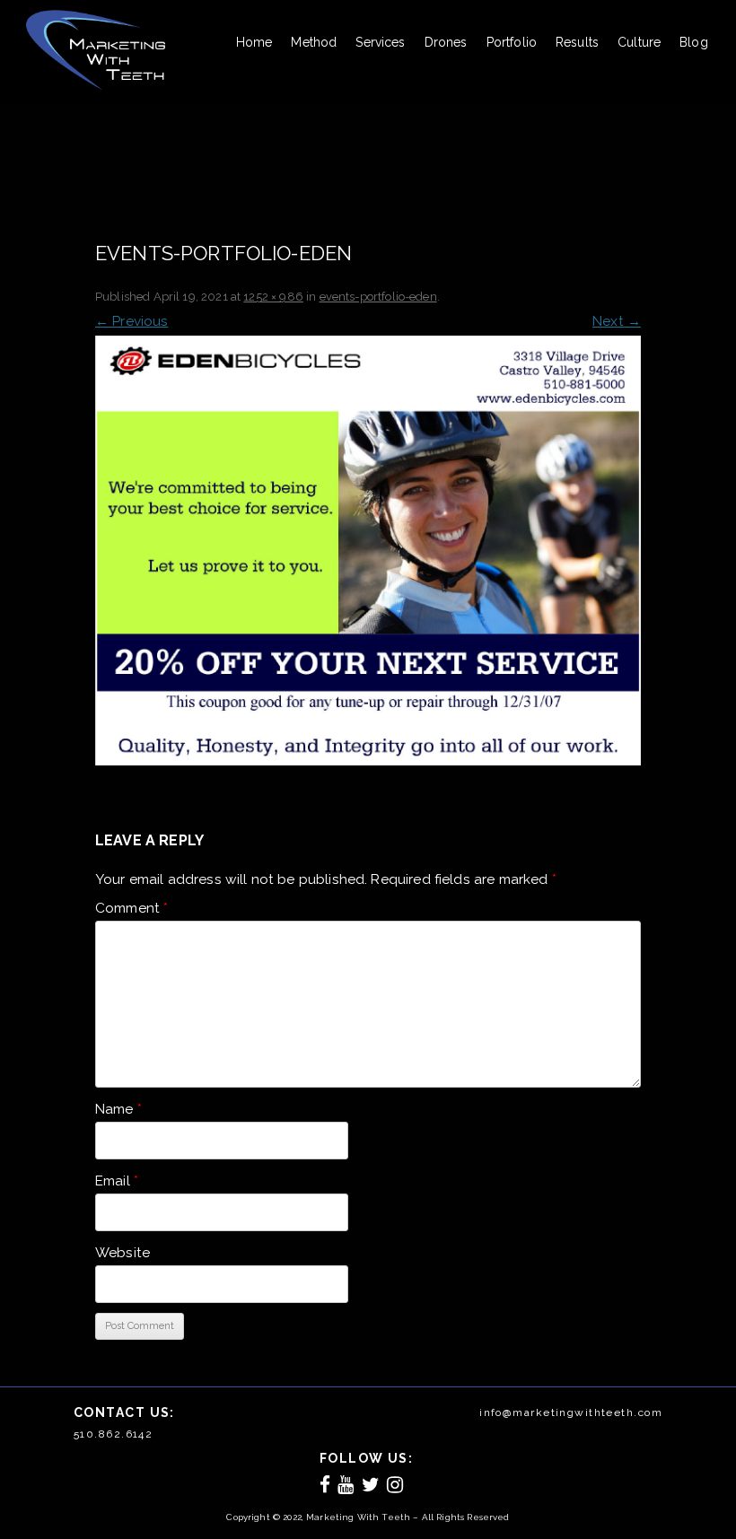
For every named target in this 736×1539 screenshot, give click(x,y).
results (577, 42)
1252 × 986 (273, 296)
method (314, 42)
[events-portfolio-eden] (368, 550)
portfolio (511, 42)
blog (693, 42)
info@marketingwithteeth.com (570, 1412)
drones (446, 42)
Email (116, 1181)
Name (118, 1109)
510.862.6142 (113, 1434)
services (380, 42)
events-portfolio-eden (378, 296)
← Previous (132, 321)
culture (639, 42)
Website (122, 1253)
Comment (131, 908)
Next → (616, 321)
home (254, 42)
